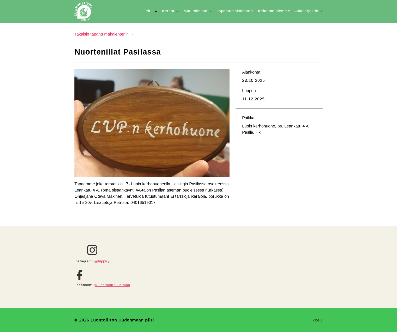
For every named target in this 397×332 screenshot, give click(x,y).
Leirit (148, 11)
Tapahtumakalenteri (235, 11)
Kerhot (168, 11)
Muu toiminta (195, 11)
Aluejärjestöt (306, 11)
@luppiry (102, 261)
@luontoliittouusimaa (112, 285)
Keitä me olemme (274, 11)
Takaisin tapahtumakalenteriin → (104, 34)
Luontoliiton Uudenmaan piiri (122, 320)
